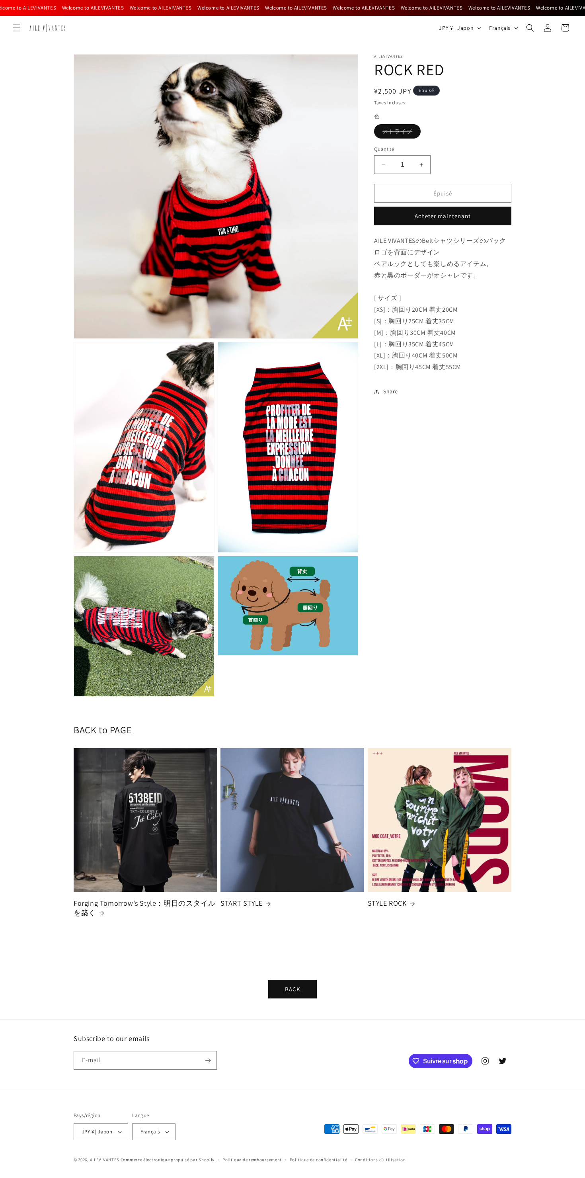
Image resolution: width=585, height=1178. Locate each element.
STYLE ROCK (387, 903)
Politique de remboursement (252, 1159)
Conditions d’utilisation (380, 1159)
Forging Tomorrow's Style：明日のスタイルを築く (144, 908)
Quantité (384, 149)
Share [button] (390, 391)
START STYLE (241, 903)
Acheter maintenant (443, 216)
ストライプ (401, 133)
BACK (292, 989)
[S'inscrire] (207, 1060)
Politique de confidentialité (318, 1159)
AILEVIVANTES (104, 1159)
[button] (16, 28)
